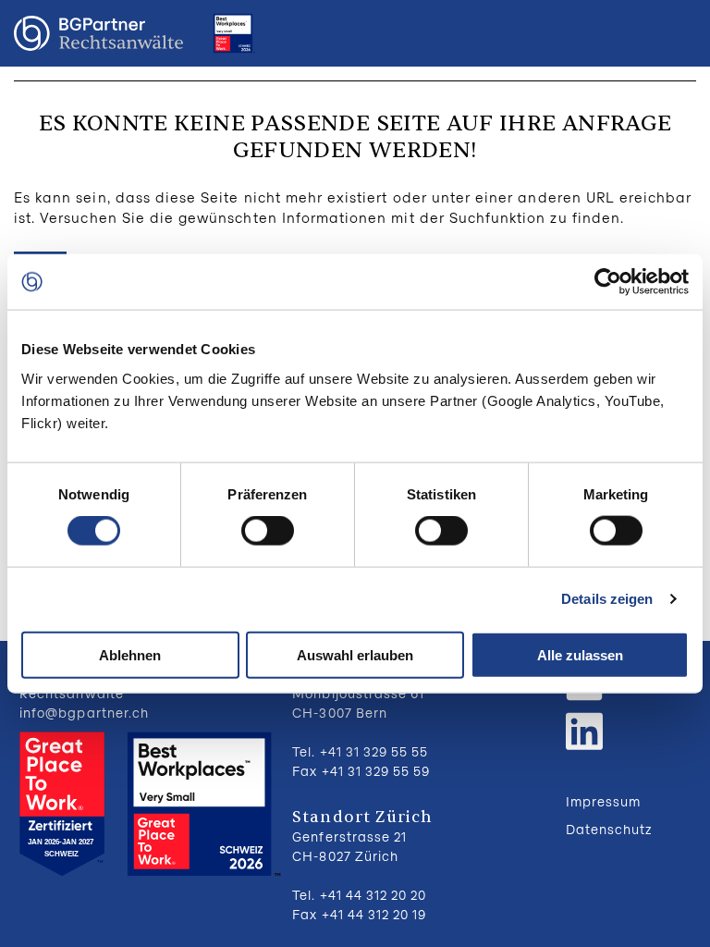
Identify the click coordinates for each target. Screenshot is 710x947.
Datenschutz (609, 829)
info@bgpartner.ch (84, 712)
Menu (677, 33)
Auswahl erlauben (355, 654)
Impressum (603, 801)
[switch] (267, 531)
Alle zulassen (580, 654)
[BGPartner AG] (98, 34)
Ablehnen (130, 654)
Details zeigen (607, 599)
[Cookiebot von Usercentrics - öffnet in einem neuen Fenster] (608, 282)
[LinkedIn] (584, 728)
